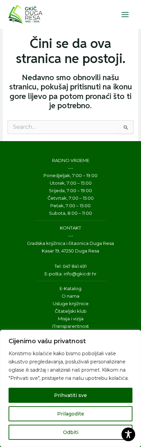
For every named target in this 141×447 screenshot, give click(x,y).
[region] (70, 388)
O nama (70, 296)
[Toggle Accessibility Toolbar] (128, 434)
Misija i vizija (71, 318)
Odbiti (70, 432)
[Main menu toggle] (125, 14)
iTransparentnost (70, 326)
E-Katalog (70, 288)
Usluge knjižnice (71, 303)
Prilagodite (70, 414)
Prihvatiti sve (70, 395)
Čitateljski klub (71, 311)
